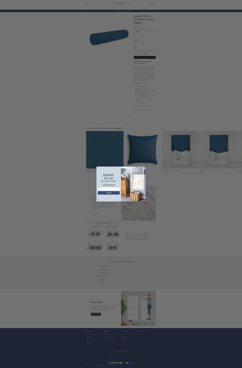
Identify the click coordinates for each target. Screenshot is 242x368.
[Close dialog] (144, 168)
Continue (108, 193)
